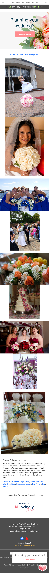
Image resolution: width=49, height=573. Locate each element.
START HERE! (29, 559)
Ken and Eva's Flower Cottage (25, 2)
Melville (5, 486)
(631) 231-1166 (24, 529)
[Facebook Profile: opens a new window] (22, 538)
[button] (44, 568)
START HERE (25, 34)
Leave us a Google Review (24, 545)
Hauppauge (20, 484)
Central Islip (34, 481)
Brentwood (15, 481)
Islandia (28, 484)
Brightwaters (24, 481)
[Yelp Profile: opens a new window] (27, 538)
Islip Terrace (36, 484)
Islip (43, 484)
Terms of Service (9, 565)
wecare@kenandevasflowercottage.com (24, 531)
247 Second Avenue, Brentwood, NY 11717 (24, 526)
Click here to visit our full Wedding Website (24, 54)
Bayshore (6, 481)
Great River (11, 484)
